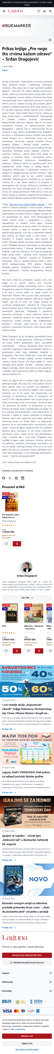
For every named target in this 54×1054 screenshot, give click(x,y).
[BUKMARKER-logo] (16, 25)
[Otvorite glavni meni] (4, 11)
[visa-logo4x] (7, 1011)
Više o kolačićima (18, 1029)
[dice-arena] (20, 1002)
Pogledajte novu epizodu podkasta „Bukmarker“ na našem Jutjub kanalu (27, 3)
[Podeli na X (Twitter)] (10, 478)
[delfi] (6, 1002)
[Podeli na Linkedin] (22, 478)
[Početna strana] (16, 11)
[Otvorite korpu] (44, 11)
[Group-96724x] (30, 1011)
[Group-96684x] (36, 1002)
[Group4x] (23, 1011)
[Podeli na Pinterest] (16, 478)
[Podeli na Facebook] (3, 478)
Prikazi (5, 70)
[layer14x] (37, 1011)
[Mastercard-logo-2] (16, 1011)
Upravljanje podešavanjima (27, 1049)
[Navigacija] (27, 40)
